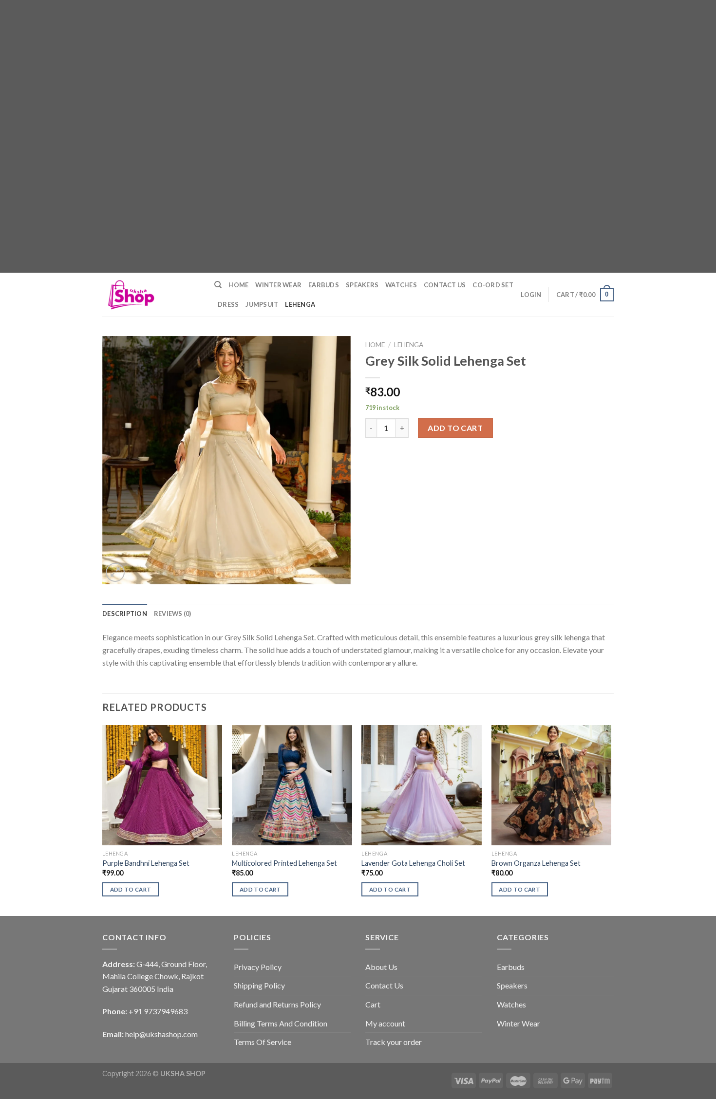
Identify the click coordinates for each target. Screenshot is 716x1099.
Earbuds (323, 285)
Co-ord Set (492, 285)
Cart (372, 1004)
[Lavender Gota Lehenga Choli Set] (421, 785)
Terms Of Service (262, 1041)
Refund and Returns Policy (277, 1004)
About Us (381, 966)
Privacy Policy (258, 966)
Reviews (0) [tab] (172, 613)
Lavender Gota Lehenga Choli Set (413, 863)
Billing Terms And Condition (280, 1023)
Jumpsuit (261, 304)
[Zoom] (115, 572)
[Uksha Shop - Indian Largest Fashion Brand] (151, 294)
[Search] (218, 285)
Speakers (362, 285)
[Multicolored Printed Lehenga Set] (292, 785)
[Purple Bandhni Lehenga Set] (162, 785)
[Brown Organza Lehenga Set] (551, 785)
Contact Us (445, 285)
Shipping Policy (259, 985)
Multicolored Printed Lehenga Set (284, 863)
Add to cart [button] (130, 889)
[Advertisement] (292, 68)
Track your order (393, 1041)
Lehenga (300, 304)
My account (385, 1023)
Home (238, 285)
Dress (228, 304)
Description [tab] (124, 613)
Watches (401, 285)
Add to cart (455, 427)
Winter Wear (278, 285)
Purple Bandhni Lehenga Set (145, 863)
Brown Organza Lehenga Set (536, 863)
